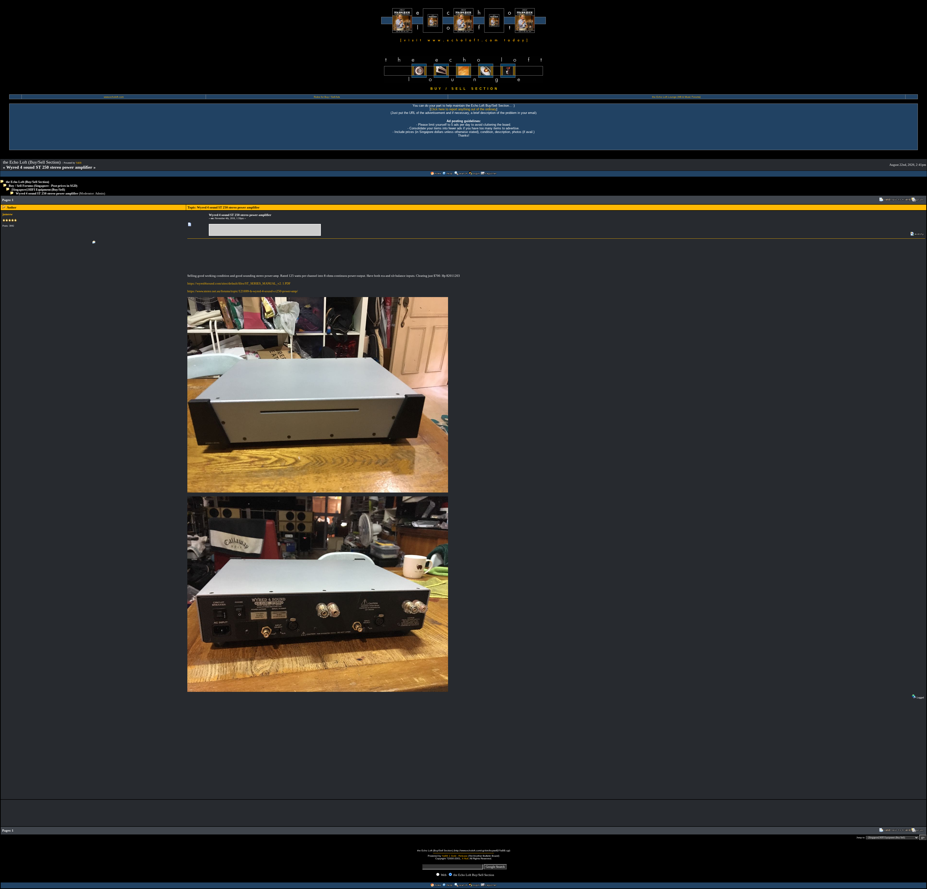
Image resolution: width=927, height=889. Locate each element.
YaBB (79, 162)
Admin (99, 193)
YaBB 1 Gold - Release (455, 855)
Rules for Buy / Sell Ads (327, 97)
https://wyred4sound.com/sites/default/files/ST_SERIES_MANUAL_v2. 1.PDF (238, 283)
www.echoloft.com (114, 97)
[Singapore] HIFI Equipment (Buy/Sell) (38, 189)
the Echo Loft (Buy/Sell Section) (27, 182)
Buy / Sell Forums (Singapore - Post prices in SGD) (43, 186)
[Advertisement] (146, 200)
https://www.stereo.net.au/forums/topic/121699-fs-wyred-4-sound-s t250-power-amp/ (242, 291)
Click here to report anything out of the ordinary (463, 109)
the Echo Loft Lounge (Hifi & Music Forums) (676, 97)
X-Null (465, 858)
